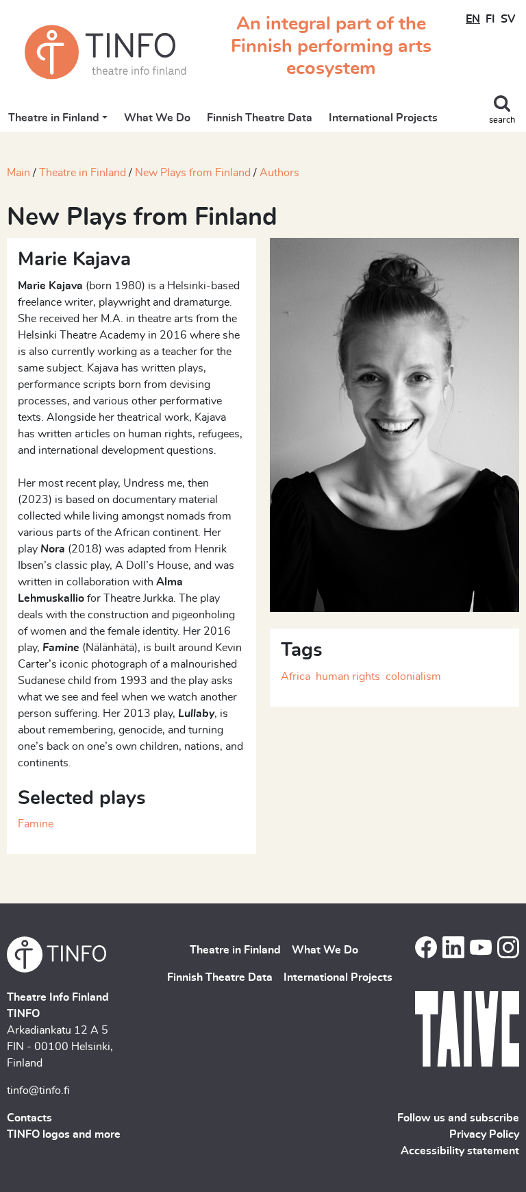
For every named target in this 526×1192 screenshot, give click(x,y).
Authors (279, 172)
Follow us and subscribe (458, 1117)
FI (490, 19)
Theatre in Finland (53, 117)
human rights (348, 676)
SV (508, 19)
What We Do (157, 117)
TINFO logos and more (64, 1134)
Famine (35, 823)
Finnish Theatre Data (259, 117)
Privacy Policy (484, 1134)
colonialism (413, 676)
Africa (295, 676)
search (502, 120)
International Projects (383, 117)
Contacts (29, 1117)
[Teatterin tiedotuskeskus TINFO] (105, 52)
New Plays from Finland (193, 172)
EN (473, 19)
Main (18, 172)
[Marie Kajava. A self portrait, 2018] (394, 422)
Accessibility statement (460, 1150)
